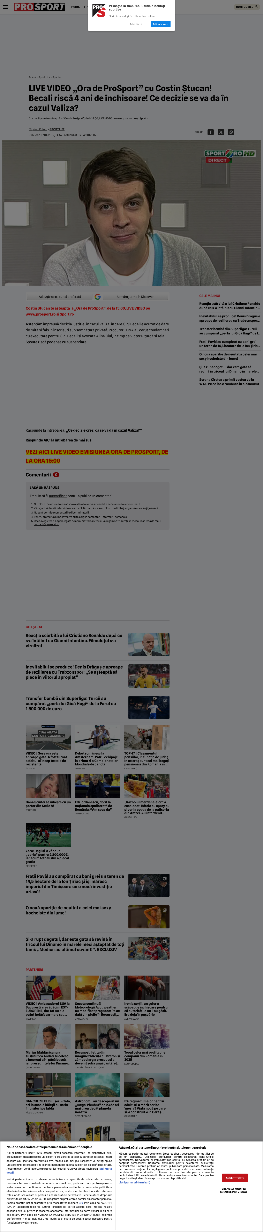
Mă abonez (160, 24)
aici (81, 1203)
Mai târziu (136, 24)
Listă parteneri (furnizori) (134, 1182)
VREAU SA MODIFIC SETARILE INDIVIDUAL (233, 1190)
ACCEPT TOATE (235, 1177)
